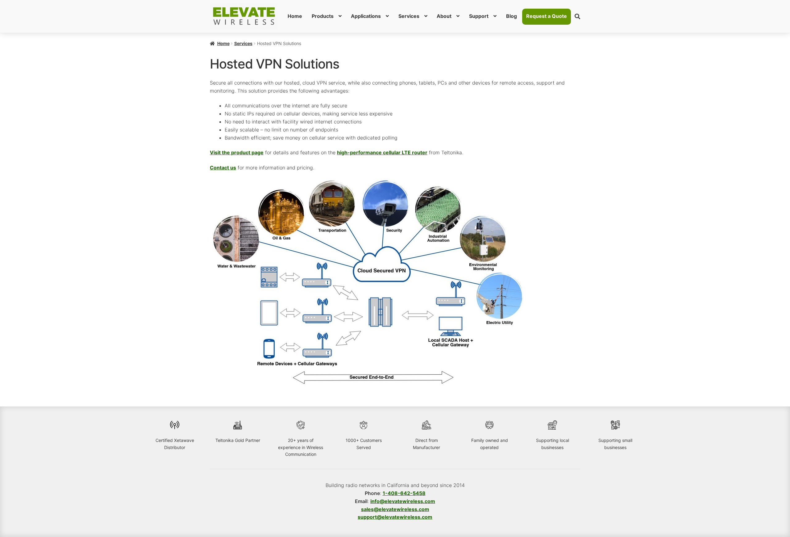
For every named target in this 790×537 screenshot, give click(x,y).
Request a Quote (546, 16)
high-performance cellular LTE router (382, 152)
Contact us (223, 167)
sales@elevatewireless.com (395, 509)
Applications (366, 16)
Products (323, 16)
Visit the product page (237, 152)
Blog (511, 16)
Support (479, 16)
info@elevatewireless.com (402, 501)
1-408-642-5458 (404, 493)
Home (295, 16)
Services (408, 16)
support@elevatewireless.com (395, 517)
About (444, 16)
